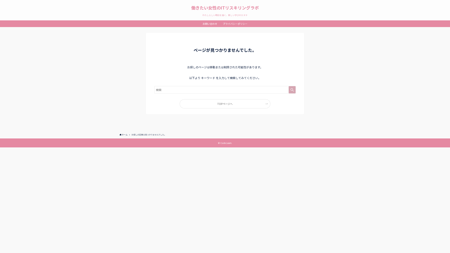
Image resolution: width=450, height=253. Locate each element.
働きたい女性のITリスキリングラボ (225, 8)
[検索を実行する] (292, 89)
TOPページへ (225, 104)
